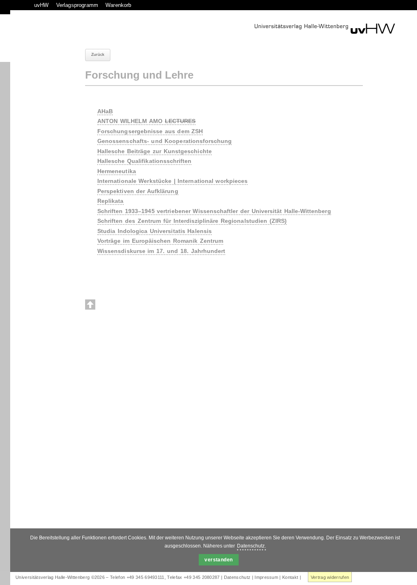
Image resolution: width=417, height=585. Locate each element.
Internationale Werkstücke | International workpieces (172, 181)
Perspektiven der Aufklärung (137, 191)
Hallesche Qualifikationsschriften (144, 161)
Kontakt (290, 577)
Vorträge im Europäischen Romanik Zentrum (160, 241)
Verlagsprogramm (77, 5)
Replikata (110, 201)
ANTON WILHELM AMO (146, 121)
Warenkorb (118, 5)
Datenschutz (237, 577)
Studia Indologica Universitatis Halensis (154, 231)
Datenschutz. (251, 546)
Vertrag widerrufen (330, 577)
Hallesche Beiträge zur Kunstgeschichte (154, 151)
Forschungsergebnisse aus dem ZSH (150, 131)
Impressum (266, 577)
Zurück (97, 54)
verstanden (218, 560)
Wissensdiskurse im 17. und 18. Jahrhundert (161, 251)
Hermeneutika (116, 171)
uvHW (41, 5)
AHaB (105, 111)
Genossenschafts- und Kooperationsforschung (164, 141)
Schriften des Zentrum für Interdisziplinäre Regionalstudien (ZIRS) (192, 221)
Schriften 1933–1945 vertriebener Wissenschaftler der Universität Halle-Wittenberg (214, 211)
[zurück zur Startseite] (324, 29)
